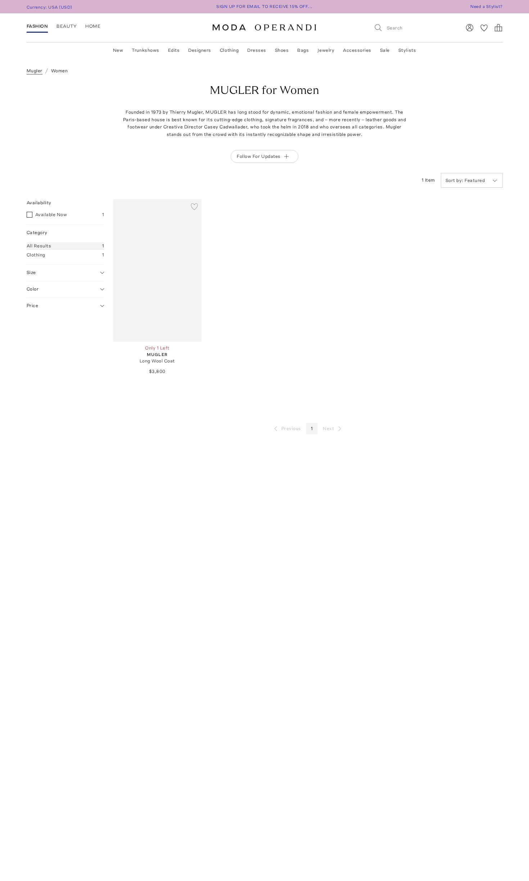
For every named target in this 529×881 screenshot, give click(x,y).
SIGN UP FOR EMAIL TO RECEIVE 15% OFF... (264, 6)
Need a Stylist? (486, 6)
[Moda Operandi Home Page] (264, 27)
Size (31, 272)
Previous (291, 428)
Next (328, 428)
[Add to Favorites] (194, 206)
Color (33, 289)
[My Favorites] (484, 27)
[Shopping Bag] (498, 27)
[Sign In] (469, 27)
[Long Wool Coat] (157, 270)
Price (33, 305)
